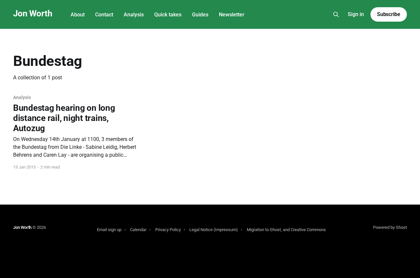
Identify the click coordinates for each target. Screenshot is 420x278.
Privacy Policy (168, 229)
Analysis (134, 14)
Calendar (138, 229)
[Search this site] (336, 14)
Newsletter (231, 14)
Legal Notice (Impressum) (213, 229)
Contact (104, 14)
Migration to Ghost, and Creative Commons (286, 229)
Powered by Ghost (390, 227)
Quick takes (167, 14)
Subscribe (388, 14)
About (78, 14)
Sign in (356, 14)
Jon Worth (32, 13)
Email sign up (109, 229)
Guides (200, 14)
